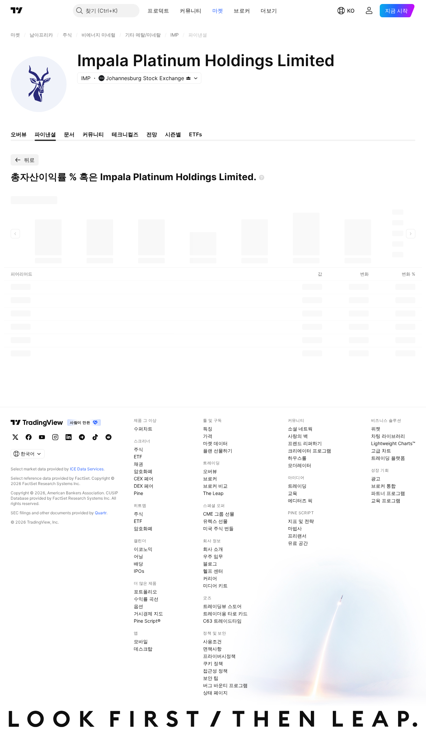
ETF (138, 456)
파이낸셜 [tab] (45, 134)
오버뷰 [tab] (19, 134)
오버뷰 (210, 471)
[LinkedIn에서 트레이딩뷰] (68, 437)
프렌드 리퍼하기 (305, 443)
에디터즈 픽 (300, 500)
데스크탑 (143, 649)
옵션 (138, 606)
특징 (207, 428)
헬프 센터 (213, 571)
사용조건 (212, 641)
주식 (138, 449)
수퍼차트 (143, 428)
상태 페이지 (215, 692)
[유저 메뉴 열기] (369, 10)
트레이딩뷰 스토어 (222, 606)
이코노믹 (143, 549)
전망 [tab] (151, 134)
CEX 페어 (143, 478)
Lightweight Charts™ (393, 443)
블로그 (210, 563)
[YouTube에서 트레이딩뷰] (42, 437)
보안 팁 (210, 678)
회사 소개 (213, 549)
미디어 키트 (215, 585)
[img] (188, 78)
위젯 (375, 428)
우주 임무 (213, 556)
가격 (207, 436)
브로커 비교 (215, 486)
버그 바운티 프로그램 (225, 685)
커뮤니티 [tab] (93, 134)
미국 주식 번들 (218, 528)
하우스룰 (297, 458)
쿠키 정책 (213, 663)
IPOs (139, 571)
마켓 (217, 10)
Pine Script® (147, 621)
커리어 (210, 578)
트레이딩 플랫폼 (388, 458)
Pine (138, 493)
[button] (174, 10)
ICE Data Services (87, 468)
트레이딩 (297, 486)
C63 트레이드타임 (222, 621)
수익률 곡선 (146, 599)
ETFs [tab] (195, 134)
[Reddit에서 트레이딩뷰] (108, 437)
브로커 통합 (383, 486)
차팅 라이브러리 (388, 436)
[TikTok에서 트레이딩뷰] (95, 437)
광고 (375, 478)
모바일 (141, 641)
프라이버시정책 (219, 656)
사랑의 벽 (298, 436)
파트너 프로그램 (388, 493)
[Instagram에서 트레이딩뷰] (55, 437)
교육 (292, 493)
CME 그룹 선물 (218, 514)
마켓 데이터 (215, 443)
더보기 (269, 10)
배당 (138, 563)
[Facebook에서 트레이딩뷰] (28, 437)
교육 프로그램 (385, 500)
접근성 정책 (215, 670)
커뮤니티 (190, 10)
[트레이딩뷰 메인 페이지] (17, 10)
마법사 (295, 528)
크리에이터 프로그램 (309, 450)
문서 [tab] (69, 134)
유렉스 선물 (215, 521)
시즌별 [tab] (173, 134)
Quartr (100, 512)
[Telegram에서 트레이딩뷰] (82, 437)
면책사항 (212, 649)
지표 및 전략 (301, 521)
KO (350, 10)
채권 (138, 464)
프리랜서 (297, 536)
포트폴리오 (145, 591)
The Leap (213, 493)
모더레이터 (299, 465)
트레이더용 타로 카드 (225, 613)
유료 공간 (298, 543)
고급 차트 (381, 450)
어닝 (138, 556)
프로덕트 (158, 10)
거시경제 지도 (148, 613)
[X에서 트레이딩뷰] (15, 437)
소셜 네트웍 (300, 428)
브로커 (242, 10)
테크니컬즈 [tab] (125, 134)
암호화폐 (143, 471)
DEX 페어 (143, 486)
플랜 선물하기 (217, 450)
